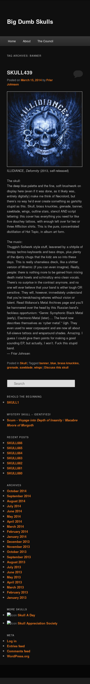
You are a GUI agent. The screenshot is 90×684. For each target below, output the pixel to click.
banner (44, 363)
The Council (45, 41)
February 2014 (17, 531)
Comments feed (18, 651)
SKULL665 (14, 448)
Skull (23, 363)
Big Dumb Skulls (30, 21)
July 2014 (14, 506)
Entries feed (16, 646)
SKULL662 (14, 463)
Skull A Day (26, 615)
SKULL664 (14, 453)
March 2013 (15, 587)
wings (38, 367)
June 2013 (14, 572)
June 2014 (14, 511)
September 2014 (19, 496)
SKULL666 (14, 443)
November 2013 (18, 546)
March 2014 (15, 526)
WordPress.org (18, 656)
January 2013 (16, 597)
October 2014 (16, 491)
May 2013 (14, 577)
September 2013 (19, 557)
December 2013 (18, 541)
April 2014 (14, 521)
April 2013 (14, 582)
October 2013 (16, 551)
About (26, 41)
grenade (12, 367)
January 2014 (16, 536)
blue (53, 363)
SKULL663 (14, 458)
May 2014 (14, 516)
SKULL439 (19, 72)
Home (12, 41)
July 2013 (14, 567)
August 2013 (16, 562)
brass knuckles (68, 363)
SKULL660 (14, 473)
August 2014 (16, 501)
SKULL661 (14, 468)
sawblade (26, 367)
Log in (12, 641)
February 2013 (17, 592)
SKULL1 (13, 402)
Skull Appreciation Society (37, 623)
